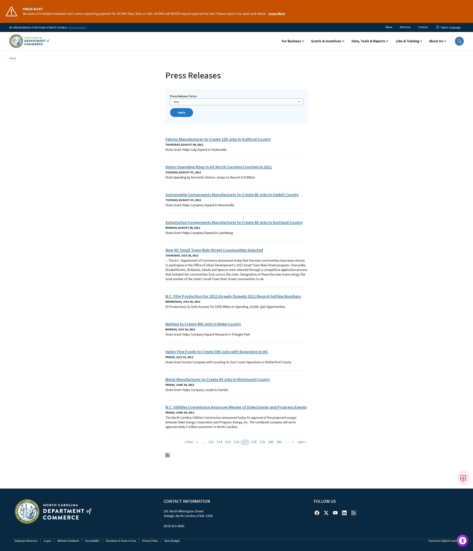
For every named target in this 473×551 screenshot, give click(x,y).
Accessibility (92, 541)
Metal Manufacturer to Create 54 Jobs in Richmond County (217, 379)
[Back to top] (463, 477)
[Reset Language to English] (437, 27)
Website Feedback (68, 541)
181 (279, 442)
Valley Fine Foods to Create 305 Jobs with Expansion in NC (216, 352)
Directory (405, 27)
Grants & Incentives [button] (326, 41)
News (389, 27)
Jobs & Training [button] (407, 41)
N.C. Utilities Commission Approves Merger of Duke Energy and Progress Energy (236, 407)
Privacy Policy (150, 541)
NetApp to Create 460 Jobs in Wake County (203, 324)
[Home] (29, 36)
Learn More (276, 13)
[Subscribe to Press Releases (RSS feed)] (167, 455)
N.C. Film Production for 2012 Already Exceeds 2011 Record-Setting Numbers (233, 296)
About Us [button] (436, 41)
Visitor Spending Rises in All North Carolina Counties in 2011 (218, 167)
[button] (459, 41)
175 (227, 442)
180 (270, 442)
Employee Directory (26, 541)
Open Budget (172, 541)
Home (12, 58)
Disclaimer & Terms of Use (121, 541)
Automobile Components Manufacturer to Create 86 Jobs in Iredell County (232, 195)
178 (253, 442)
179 (262, 442)
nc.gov (47, 541)
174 (219, 442)
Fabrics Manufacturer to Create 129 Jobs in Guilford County (218, 139)
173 (210, 442)
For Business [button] (291, 41)
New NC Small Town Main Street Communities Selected (214, 250)
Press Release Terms (183, 96)
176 (236, 442)
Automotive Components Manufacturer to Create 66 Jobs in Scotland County (234, 222)
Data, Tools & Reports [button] (368, 41)
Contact (423, 27)
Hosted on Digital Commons (445, 541)
